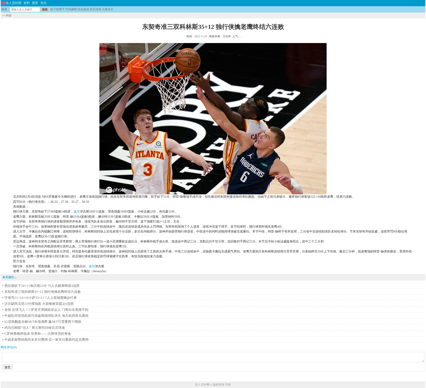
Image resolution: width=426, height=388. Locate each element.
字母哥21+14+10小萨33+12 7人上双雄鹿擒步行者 (40, 297)
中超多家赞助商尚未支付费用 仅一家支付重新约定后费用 (46, 339)
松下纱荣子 (57, 9)
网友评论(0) (9, 347)
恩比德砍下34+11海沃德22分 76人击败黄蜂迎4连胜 (42, 286)
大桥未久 (108, 9)
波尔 (77, 211)
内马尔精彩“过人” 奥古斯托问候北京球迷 (34, 327)
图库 (35, 3)
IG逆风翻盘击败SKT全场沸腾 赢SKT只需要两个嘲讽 (42, 321)
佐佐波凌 (83, 9)
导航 (228, 384)
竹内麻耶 (71, 9)
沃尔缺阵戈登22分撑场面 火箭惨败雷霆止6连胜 (39, 303)
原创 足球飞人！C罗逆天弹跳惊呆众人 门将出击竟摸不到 (46, 309)
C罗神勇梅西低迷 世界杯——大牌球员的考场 (37, 333)
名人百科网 (13, 3)
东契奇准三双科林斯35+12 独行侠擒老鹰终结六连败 (42, 291)
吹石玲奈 (95, 9)
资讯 (43, 3)
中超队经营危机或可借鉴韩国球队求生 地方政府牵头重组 (46, 315)
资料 (27, 3)
